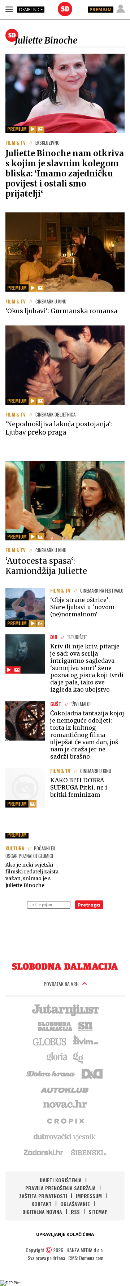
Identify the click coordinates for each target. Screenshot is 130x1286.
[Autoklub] (65, 1089)
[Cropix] (65, 1120)
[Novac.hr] (65, 1104)
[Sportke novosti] (85, 1025)
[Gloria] (57, 1057)
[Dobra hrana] (51, 1073)
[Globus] (50, 1041)
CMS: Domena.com (85, 1258)
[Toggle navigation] (9, 9)
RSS (75, 1211)
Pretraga (89, 905)
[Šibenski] (88, 1152)
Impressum (89, 1196)
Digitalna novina (42, 1211)
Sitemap (98, 1211)
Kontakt (41, 1204)
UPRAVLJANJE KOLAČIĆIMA (65, 1234)
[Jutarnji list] (65, 1009)
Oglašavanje (75, 1204)
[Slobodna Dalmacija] (65, 9)
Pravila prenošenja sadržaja (60, 1188)
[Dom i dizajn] (92, 1073)
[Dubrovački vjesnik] (65, 1136)
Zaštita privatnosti (43, 1196)
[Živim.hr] (86, 1041)
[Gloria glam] (78, 1057)
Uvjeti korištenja (61, 1180)
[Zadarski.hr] (43, 1152)
